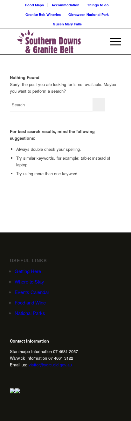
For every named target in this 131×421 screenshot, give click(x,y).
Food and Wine (30, 302)
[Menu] (112, 41)
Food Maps (34, 5)
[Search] (97, 41)
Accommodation (65, 5)
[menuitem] (34, 5)
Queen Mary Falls (67, 24)
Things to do (98, 5)
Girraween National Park (88, 14)
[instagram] (12, 375)
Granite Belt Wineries (43, 14)
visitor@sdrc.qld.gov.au (50, 365)
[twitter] (22, 375)
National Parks (30, 313)
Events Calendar (32, 292)
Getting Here (28, 271)
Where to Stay (29, 281)
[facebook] (32, 375)
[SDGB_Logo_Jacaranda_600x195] (54, 41)
